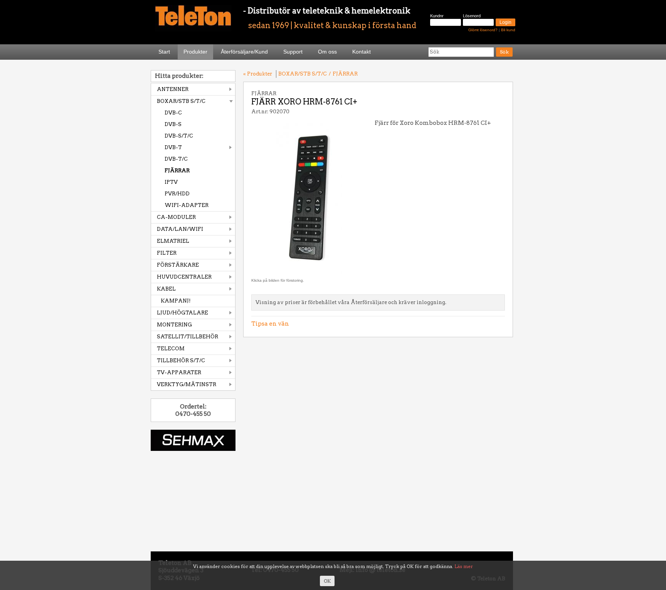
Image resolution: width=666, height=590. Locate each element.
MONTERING (174, 325)
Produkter (195, 52)
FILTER (167, 253)
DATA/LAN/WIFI (180, 229)
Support (293, 52)
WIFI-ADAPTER (187, 205)
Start (164, 52)
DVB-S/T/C (179, 136)
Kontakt (361, 52)
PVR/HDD (177, 194)
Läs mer (463, 566)
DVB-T (173, 147)
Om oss (327, 52)
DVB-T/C (176, 159)
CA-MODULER (176, 217)
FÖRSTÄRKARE (178, 265)
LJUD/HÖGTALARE (182, 313)
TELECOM (171, 348)
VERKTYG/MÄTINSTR (186, 384)
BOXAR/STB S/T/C (181, 101)
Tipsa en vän (270, 323)
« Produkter (257, 74)
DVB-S (173, 124)
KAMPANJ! (176, 301)
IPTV (171, 182)
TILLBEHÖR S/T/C (181, 360)
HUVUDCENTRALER (184, 277)
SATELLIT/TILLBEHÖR (187, 337)
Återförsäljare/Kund (244, 52)
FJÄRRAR (177, 170)
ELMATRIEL (173, 241)
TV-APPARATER (179, 372)
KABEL (166, 289)
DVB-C (173, 113)
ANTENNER (172, 89)
